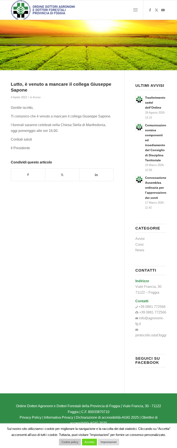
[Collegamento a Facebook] (150, 10)
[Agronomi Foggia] (43, 10)
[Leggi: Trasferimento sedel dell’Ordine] (139, 99)
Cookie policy (70, 442)
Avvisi (37, 97)
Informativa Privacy (58, 417)
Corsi (139, 244)
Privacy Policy (30, 417)
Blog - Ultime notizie (26, 45)
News (139, 250)
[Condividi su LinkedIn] (96, 175)
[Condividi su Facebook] (28, 175)
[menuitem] (135, 10)
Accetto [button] (89, 442)
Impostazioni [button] (109, 442)
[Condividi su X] (62, 175)
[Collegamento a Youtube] (163, 10)
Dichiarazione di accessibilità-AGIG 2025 (107, 417)
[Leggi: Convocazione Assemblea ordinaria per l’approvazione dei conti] (139, 180)
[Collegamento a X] (156, 10)
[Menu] (135, 10)
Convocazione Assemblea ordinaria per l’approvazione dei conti (156, 187)
